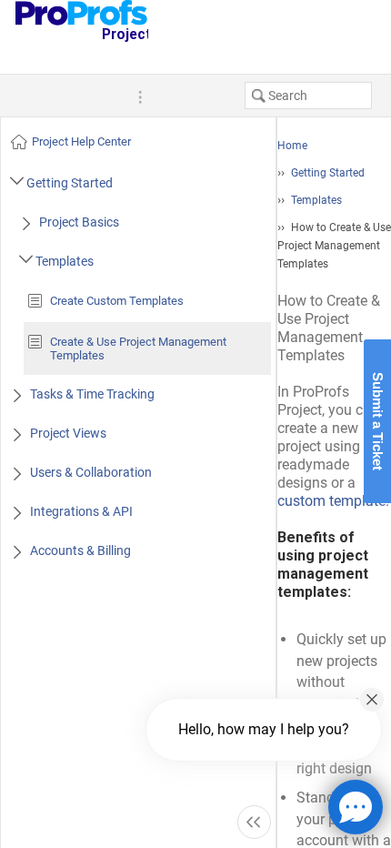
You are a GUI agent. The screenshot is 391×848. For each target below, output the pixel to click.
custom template (331, 501)
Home (292, 145)
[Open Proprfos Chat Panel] (355, 807)
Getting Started (328, 173)
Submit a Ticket (378, 421)
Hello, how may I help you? (263, 729)
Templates (316, 200)
